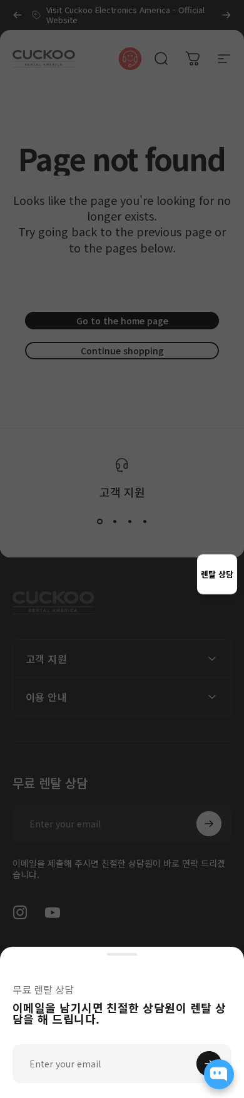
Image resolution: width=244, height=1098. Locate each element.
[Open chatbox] (219, 1074)
